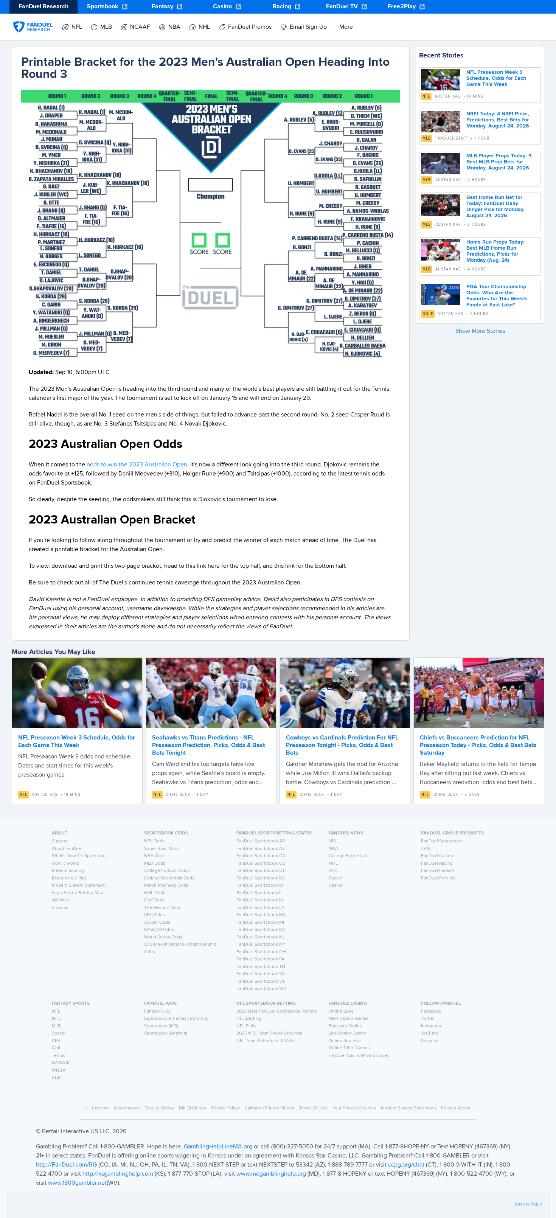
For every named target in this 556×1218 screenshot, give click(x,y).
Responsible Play (69, 878)
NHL (333, 863)
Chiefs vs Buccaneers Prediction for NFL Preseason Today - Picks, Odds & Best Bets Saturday (478, 745)
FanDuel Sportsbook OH (261, 952)
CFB (56, 1041)
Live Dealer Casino (348, 1033)
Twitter (428, 1018)
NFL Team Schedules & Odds (266, 1041)
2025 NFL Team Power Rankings (269, 1033)
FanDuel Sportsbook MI (260, 922)
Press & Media (455, 1108)
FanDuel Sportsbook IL (259, 893)
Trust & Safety (159, 1108)
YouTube (429, 1033)
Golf (427, 314)
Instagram (431, 1026)
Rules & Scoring (68, 870)
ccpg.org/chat (406, 1165)
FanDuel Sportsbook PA (260, 959)
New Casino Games (349, 1018)
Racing (282, 7)
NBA (333, 849)
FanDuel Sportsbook (442, 841)
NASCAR (61, 1063)
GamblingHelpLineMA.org (219, 1147)
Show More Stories (480, 331)
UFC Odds (154, 915)
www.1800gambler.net (77, 1183)
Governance (126, 1108)
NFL (426, 96)
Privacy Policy (225, 1108)
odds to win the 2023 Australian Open (137, 465)
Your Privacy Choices (353, 1108)
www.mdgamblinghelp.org (271, 1174)
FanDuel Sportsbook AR (260, 841)
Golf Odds (154, 900)
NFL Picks (246, 1026)
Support (60, 841)
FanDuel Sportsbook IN (260, 900)
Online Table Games (349, 1048)
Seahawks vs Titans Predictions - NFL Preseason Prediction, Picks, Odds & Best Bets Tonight (208, 745)
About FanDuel (67, 849)
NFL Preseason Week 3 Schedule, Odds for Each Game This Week (496, 78)
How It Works (65, 863)
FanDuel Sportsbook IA (259, 885)
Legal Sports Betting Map (77, 893)
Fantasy (162, 7)
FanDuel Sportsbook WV (261, 989)
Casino (222, 7)
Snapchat (430, 1041)
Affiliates (61, 900)
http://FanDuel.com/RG (67, 1165)
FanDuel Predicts (438, 878)
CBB (56, 1077)
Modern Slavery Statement (79, 885)
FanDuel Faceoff (437, 870)
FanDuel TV (342, 7)
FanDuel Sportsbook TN (260, 967)
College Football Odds (167, 870)
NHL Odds (154, 893)
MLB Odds (154, 863)
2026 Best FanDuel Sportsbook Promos (276, 1011)
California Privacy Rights (269, 1108)
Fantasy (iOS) (157, 1011)
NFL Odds (154, 841)
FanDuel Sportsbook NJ (260, 937)
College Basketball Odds (169, 878)
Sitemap (60, 908)
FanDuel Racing (437, 863)
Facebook (431, 1011)
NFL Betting (248, 1018)
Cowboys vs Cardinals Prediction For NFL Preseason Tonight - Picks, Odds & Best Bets (342, 745)
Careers (100, 1108)
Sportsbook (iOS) (161, 1026)
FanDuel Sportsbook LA (260, 908)
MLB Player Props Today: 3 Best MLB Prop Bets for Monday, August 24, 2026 (498, 162)
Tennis (58, 1055)
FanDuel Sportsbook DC (260, 878)
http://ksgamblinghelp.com (117, 1174)
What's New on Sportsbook (80, 856)
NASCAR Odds (159, 929)
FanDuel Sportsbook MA (261, 915)
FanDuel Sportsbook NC (261, 929)
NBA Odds (155, 856)
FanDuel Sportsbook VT (260, 981)
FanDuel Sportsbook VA (260, 974)
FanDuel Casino (437, 856)
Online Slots (341, 1011)
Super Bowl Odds (162, 849)
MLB (426, 138)
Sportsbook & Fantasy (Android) (176, 1018)
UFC (333, 870)
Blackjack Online (345, 1026)
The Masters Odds (163, 908)
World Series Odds (163, 937)
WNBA (58, 1070)
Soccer (336, 878)
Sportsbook (102, 7)
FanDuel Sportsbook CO (261, 863)
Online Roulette (345, 1041)
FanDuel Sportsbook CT (260, 870)
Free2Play (402, 7)
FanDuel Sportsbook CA (260, 856)
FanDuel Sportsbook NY (261, 944)
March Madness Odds (166, 885)
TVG (425, 849)
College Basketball (348, 856)
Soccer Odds (157, 922)
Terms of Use (312, 1108)
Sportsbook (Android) (165, 1033)
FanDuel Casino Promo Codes (359, 1055)
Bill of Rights (192, 1108)
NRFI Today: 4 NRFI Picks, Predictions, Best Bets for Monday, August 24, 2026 (497, 120)
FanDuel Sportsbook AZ (260, 849)
